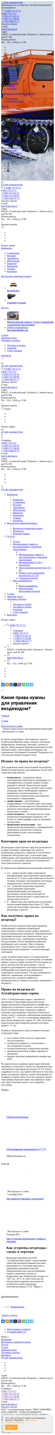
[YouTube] (8, 168)
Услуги (5, 106)
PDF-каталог (13, 78)
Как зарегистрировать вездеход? (25, 1198)
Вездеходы (12, 98)
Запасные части (10, 140)
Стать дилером (14, 153)
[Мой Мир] (11, 684)
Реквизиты (12, 83)
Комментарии (17, 1307)
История (11, 73)
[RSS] (2, 690)
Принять (11, 1427)
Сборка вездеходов (22, 127)
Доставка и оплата (11, 142)
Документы (13, 75)
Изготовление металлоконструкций (31, 132)
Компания (6, 65)
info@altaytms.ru (9, 29)
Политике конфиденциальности (21, 1421)
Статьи (5, 137)
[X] (15, 684)
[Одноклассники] (7, 684)
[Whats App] (8, 171)
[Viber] (19, 684)
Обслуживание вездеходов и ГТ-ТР (30, 119)
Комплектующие (15, 101)
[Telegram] (8, 165)
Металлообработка (16, 129)
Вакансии (12, 81)
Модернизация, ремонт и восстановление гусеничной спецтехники (28, 112)
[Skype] (27, 684)
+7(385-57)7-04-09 (10, 1396)
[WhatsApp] (23, 684)
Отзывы (11, 86)
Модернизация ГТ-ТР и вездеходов (30, 116)
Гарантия (11, 150)
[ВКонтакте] (8, 163)
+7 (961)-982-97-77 (10, 1399)
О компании (13, 70)
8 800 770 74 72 (13, 11)
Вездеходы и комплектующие (18, 93)
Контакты (12, 88)
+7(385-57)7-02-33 (10, 1394)
